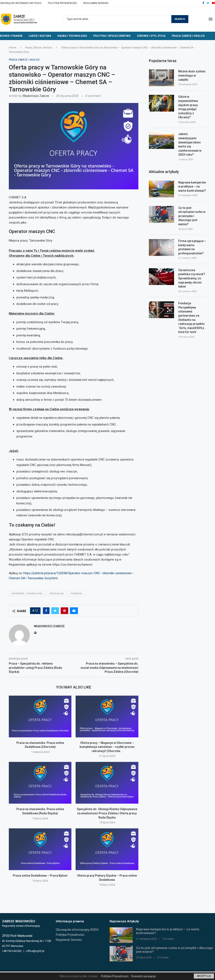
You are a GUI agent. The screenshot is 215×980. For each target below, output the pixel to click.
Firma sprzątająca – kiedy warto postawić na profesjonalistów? (192, 247)
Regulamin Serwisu (96, 3)
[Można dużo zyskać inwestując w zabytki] (161, 77)
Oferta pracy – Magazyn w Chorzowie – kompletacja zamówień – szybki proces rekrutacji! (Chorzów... (107, 747)
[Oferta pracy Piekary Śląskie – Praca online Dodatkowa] (107, 849)
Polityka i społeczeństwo (112, 35)
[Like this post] (36, 610)
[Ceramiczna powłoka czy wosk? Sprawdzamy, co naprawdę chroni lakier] (161, 276)
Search (179, 19)
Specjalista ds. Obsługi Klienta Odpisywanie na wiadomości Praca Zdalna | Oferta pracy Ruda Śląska (107, 813)
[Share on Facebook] (46, 610)
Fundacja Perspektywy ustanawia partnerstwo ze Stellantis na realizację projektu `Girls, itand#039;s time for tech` (191, 318)
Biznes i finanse (11, 35)
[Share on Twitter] (55, 610)
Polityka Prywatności (62, 3)
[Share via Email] (74, 610)
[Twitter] (208, 3)
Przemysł (77, 593)
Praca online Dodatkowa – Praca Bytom (40, 875)
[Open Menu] (210, 19)
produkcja (56, 593)
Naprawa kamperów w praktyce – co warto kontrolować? (192, 186)
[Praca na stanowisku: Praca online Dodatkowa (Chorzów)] (40, 716)
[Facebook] (203, 3)
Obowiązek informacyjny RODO (21, 3)
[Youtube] (213, 3)
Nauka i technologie (72, 35)
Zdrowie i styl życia (151, 35)
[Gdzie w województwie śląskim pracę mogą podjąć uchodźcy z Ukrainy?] (161, 103)
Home (12, 47)
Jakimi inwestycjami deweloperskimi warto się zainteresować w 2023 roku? (189, 144)
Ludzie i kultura (40, 35)
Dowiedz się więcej (143, 976)
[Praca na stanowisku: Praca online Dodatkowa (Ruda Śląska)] (40, 783)
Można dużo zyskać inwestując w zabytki (191, 75)
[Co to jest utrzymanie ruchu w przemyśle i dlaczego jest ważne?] (161, 214)
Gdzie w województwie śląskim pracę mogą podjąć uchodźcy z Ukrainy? (188, 107)
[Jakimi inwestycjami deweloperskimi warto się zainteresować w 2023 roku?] (161, 140)
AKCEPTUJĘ (204, 976)
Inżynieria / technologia (27, 593)
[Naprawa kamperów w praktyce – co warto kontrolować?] (161, 189)
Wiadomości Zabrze (36, 96)
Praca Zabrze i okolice (188, 35)
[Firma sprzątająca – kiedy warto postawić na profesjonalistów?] (161, 247)
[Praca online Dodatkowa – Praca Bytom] (40, 849)
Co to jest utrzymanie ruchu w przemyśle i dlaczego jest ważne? (191, 216)
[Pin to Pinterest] (64, 610)
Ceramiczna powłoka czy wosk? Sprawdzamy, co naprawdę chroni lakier (191, 278)
